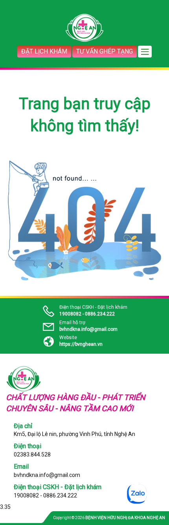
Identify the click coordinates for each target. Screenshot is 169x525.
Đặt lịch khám (44, 51)
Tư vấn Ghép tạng (104, 51)
